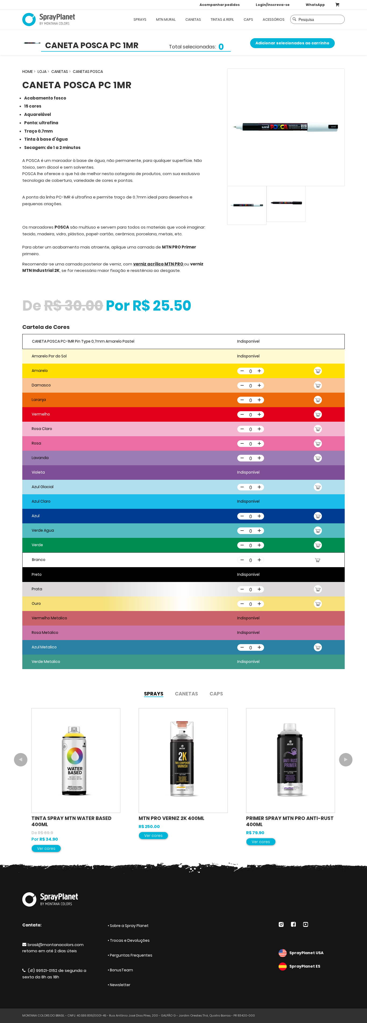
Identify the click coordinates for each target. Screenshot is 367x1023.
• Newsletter (119, 985)
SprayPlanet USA (306, 952)
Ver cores (46, 848)
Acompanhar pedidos (220, 4)
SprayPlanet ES (304, 966)
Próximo (345, 759)
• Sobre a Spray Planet (128, 925)
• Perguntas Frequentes (130, 955)
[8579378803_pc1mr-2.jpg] (286, 127)
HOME (27, 71)
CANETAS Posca (88, 71)
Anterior (20, 759)
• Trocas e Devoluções (129, 940)
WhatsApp (315, 4)
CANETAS (59, 71)
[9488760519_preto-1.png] (286, 204)
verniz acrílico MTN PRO (158, 264)
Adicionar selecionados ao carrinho (292, 43)
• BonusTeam (120, 970)
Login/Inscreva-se (273, 4)
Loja (42, 71)
